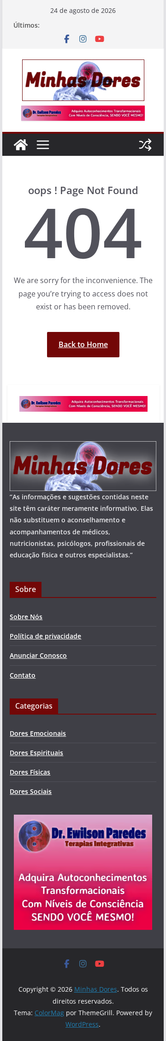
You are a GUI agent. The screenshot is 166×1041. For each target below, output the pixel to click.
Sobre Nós (26, 616)
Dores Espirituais (36, 752)
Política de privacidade (45, 636)
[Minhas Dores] (21, 145)
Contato (23, 675)
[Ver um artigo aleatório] (145, 145)
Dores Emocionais (38, 733)
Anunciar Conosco (38, 655)
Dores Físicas (30, 772)
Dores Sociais (31, 791)
